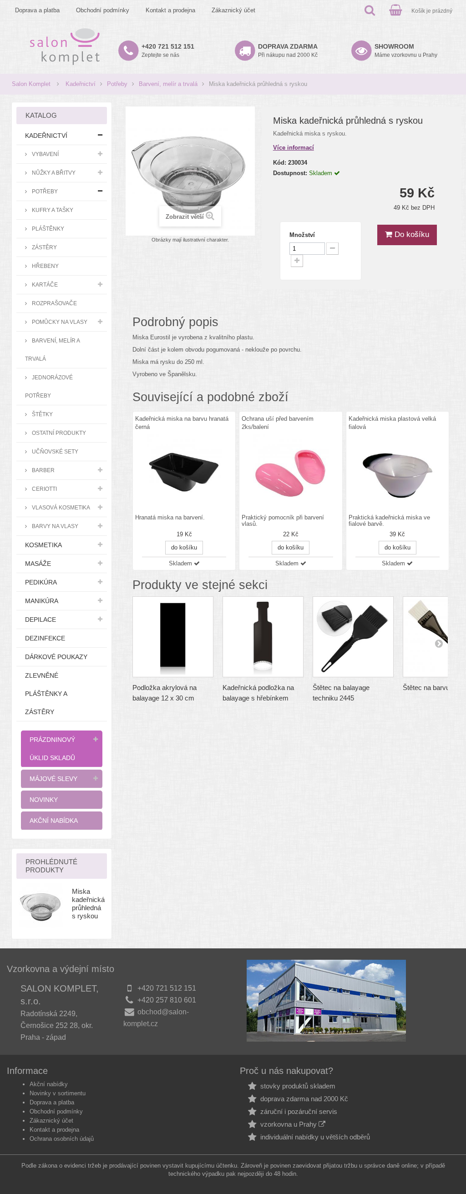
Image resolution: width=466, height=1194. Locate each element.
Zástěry (43, 247)
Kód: (279, 162)
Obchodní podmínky (102, 10)
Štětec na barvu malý (434, 687)
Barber (42, 470)
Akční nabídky (49, 1084)
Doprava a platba (37, 10)
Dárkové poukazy (56, 656)
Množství (302, 235)
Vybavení (44, 154)
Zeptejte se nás (168, 50)
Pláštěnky (47, 229)
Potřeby (117, 84)
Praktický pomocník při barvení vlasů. (283, 520)
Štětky (41, 414)
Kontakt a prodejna (170, 10)
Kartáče (44, 284)
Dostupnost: (290, 173)
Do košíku (410, 234)
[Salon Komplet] (65, 46)
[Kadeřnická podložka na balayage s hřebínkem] (263, 636)
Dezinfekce (45, 638)
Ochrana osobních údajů (62, 1138)
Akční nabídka (54, 820)
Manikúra (41, 601)
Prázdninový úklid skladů (52, 748)
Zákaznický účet (233, 10)
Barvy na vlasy (54, 526)
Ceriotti (43, 489)
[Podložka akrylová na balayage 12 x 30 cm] (172, 636)
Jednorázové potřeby (49, 386)
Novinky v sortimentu (58, 1093)
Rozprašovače (53, 303)
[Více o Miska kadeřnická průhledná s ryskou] (41, 905)
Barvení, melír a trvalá (168, 84)
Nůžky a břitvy (53, 173)
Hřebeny (44, 266)
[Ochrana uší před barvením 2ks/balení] (290, 472)
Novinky (44, 799)
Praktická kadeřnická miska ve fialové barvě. (389, 520)
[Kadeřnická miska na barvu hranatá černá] (184, 472)
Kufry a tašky (51, 210)
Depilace (40, 619)
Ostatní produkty (58, 433)
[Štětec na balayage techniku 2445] (353, 636)
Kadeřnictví (81, 84)
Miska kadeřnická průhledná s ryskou (88, 903)
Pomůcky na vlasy (58, 322)
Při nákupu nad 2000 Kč (288, 50)
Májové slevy (53, 778)
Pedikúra (41, 582)
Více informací (293, 147)
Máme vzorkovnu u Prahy (406, 50)
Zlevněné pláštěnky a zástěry (46, 693)
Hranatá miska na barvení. (170, 517)
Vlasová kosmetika (60, 507)
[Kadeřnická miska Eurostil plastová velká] (397, 472)
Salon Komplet (31, 84)
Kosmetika (43, 545)
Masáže (38, 563)
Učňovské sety (54, 451)
